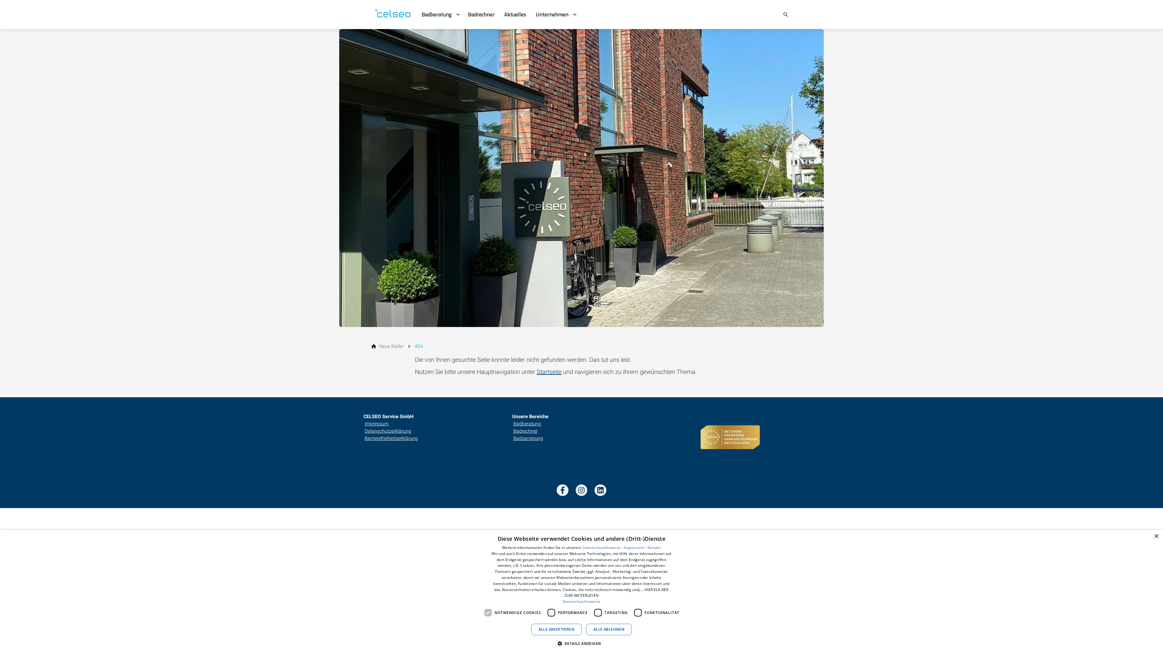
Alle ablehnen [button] (609, 629)
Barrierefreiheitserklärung (391, 438)
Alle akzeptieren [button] (556, 629)
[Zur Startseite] (392, 14)
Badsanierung (528, 438)
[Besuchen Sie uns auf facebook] (562, 490)
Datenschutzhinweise (582, 601)
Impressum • (636, 547)
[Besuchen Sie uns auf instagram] (581, 490)
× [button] (1156, 536)
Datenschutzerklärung (388, 431)
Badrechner (525, 431)
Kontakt (654, 547)
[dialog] (581, 592)
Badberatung (527, 424)
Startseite (549, 371)
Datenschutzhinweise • (603, 547)
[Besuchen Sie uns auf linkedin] (600, 490)
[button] (581, 643)
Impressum (377, 424)
